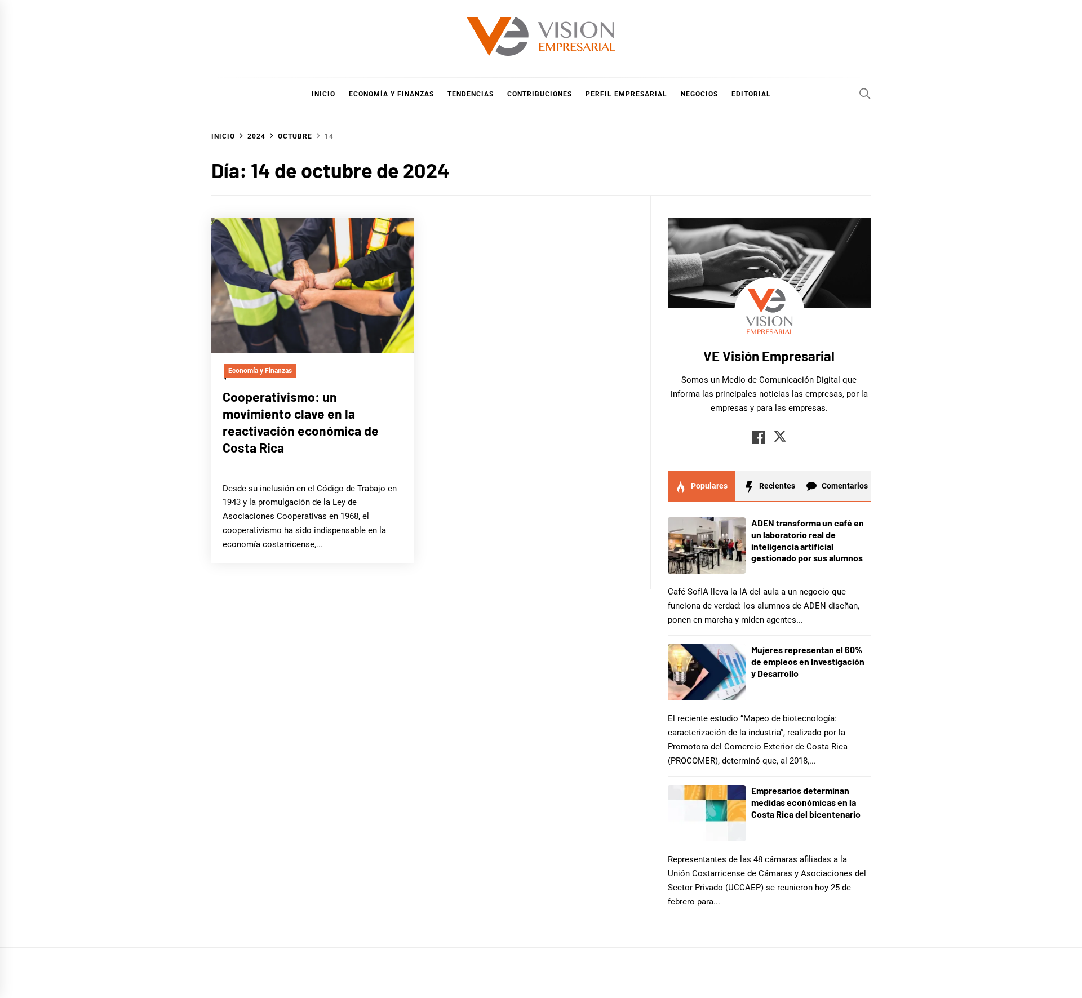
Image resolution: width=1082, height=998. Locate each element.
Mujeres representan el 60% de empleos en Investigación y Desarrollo (807, 661)
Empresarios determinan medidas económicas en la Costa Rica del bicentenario (806, 802)
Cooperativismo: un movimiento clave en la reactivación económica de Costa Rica (301, 422)
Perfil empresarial (626, 94)
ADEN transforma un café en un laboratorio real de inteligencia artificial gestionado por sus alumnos (807, 540)
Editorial (751, 94)
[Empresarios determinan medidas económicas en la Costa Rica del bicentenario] (707, 813)
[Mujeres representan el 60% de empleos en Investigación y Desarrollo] (707, 672)
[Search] (865, 93)
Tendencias (470, 94)
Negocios (699, 94)
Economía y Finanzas (391, 94)
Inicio (323, 94)
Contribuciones (539, 94)
